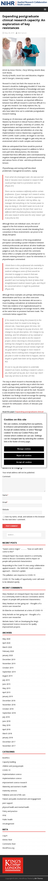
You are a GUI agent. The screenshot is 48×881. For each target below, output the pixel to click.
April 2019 (6, 692)
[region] (24, 440)
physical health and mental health (15, 807)
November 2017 (8, 746)
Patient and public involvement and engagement (21, 799)
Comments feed (8, 844)
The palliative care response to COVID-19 (18, 575)
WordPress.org (8, 848)
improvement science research (14, 782)
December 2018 (8, 700)
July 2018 (6, 717)
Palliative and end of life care (13, 795)
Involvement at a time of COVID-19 (29, 610)
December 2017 (8, 742)
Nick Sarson (22, 33)
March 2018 (7, 733)
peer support (7, 803)
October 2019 (7, 668)
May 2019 (6, 688)
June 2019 (6, 684)
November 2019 (8, 663)
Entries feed (7, 839)
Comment (6, 476)
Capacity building (9, 762)
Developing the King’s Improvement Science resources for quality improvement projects (20, 624)
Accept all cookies (24, 462)
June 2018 (6, 721)
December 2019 (8, 659)
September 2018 (9, 713)
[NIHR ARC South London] (24, 5)
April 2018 (6, 729)
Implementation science (12, 774)
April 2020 (6, 643)
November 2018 (8, 704)
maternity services (9, 790)
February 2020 (8, 651)
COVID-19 (6, 770)
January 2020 (7, 655)
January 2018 (7, 737)
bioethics (6, 758)
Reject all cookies (24, 455)
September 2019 (9, 672)
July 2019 (6, 680)
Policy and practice (9, 811)
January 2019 (7, 696)
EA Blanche (6, 610)
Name (4, 495)
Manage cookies (24, 449)
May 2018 (6, 725)
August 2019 (7, 676)
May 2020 (6, 639)
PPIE (4, 815)
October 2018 (7, 709)
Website (5, 509)
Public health (7, 819)
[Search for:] (24, 535)
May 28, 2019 (9, 33)
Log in (4, 835)
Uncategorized (8, 823)
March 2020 (7, 647)
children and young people (12, 766)
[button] (44, 9)
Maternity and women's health (14, 786)
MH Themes (39, 878)
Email (4, 502)
